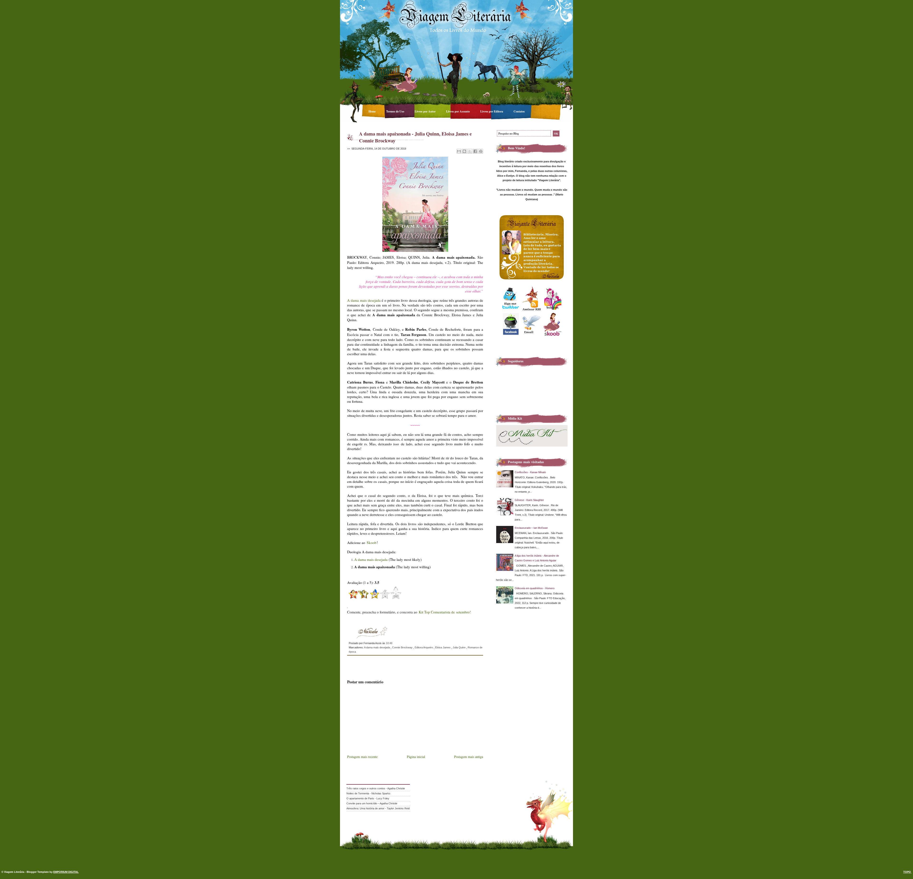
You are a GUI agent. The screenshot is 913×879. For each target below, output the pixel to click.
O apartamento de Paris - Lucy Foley (367, 798)
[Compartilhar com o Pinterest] (480, 151)
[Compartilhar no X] (469, 151)
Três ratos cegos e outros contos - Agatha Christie (375, 788)
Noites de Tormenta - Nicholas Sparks (368, 793)
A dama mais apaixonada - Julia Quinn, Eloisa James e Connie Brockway (415, 137)
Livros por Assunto (458, 111)
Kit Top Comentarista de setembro (444, 612)
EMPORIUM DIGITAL (66, 871)
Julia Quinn (459, 647)
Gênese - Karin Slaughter (529, 500)
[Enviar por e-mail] (458, 151)
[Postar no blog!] (464, 151)
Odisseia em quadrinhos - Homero (534, 588)
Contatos (519, 111)
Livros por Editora (492, 111)
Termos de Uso (395, 111)
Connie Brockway (402, 647)
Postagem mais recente (362, 756)
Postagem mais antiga (468, 756)
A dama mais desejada (364, 300)
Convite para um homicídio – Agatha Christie (371, 803)
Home (372, 111)
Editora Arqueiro (424, 647)
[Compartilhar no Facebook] (475, 151)
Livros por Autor (425, 111)
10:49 (389, 643)
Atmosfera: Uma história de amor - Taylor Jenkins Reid (378, 808)
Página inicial (416, 756)
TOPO (907, 871)
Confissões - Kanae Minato (530, 472)
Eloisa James (443, 647)
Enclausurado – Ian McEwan (531, 527)
